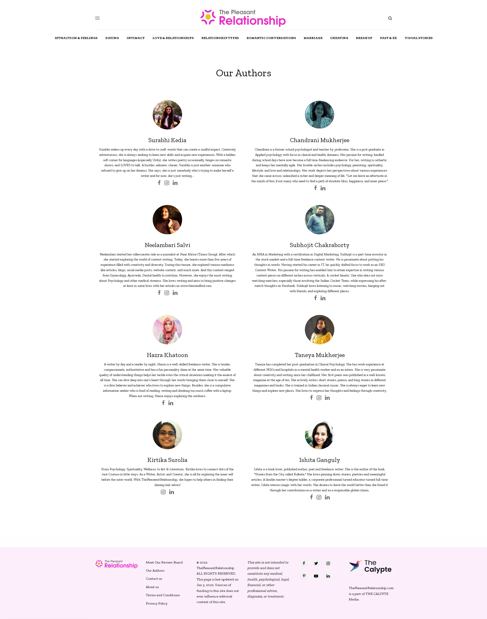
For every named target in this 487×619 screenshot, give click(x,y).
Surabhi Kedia (167, 140)
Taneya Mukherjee (320, 355)
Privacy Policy (156, 603)
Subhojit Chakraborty (320, 245)
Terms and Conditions (163, 595)
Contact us (154, 578)
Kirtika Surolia (167, 459)
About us (152, 587)
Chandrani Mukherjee (319, 140)
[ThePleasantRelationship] (243, 18)
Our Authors (155, 570)
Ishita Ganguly (319, 459)
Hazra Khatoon (167, 355)
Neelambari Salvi (167, 245)
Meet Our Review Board (164, 562)
